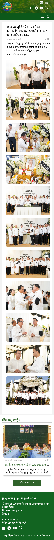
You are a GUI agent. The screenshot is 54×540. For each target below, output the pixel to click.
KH (41, 3)
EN (46, 3)
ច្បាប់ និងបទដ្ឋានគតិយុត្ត (11, 519)
